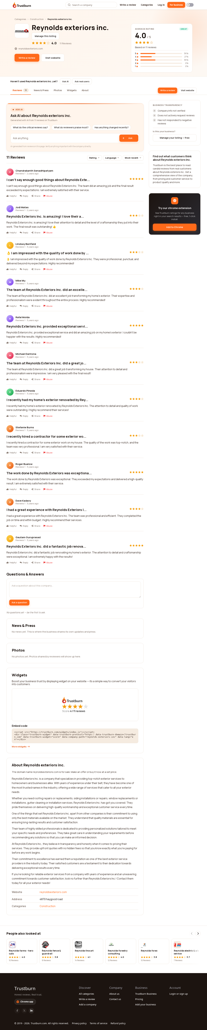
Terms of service (98, 1023)
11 (79, 711)
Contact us (115, 999)
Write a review (128, 4)
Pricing (139, 999)
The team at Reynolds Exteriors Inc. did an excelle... (46, 289)
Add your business (145, 1004)
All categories (86, 993)
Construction (37, 19)
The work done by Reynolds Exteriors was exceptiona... (49, 473)
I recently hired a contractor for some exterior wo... (46, 436)
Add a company (87, 1004)
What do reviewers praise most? (71, 127)
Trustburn (24, 988)
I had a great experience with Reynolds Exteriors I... (46, 510)
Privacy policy (79, 1023)
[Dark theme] (190, 5)
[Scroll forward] (198, 933)
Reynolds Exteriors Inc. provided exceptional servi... (47, 326)
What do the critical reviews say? (30, 127)
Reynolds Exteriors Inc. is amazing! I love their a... (45, 216)
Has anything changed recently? (112, 127)
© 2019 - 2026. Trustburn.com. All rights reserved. (41, 1023)
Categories (147, 4)
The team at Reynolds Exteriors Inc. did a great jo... (46, 363)
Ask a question (19, 602)
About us (114, 993)
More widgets (19, 746)
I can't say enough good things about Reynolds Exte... (48, 180)
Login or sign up (178, 993)
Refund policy (118, 1023)
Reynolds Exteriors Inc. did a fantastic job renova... (46, 546)
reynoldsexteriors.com (53, 892)
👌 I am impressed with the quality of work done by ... (47, 253)
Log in (161, 4)
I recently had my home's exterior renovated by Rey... (47, 400)
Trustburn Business (146, 993)
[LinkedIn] (31, 1010)
